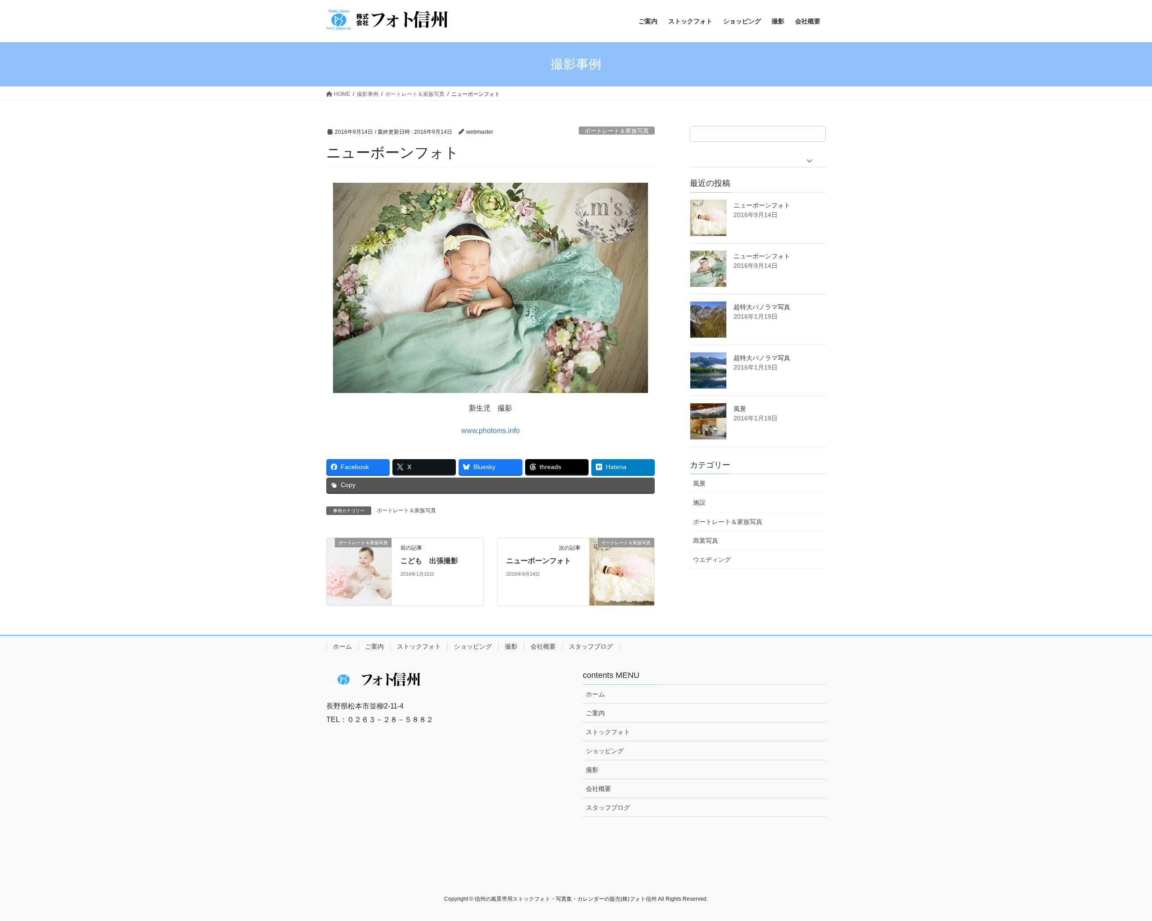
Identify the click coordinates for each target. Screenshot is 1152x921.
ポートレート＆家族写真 (617, 130)
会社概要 (543, 646)
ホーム (342, 646)
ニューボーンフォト (538, 560)
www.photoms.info (490, 430)
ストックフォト (419, 646)
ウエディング (712, 559)
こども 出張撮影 (429, 560)
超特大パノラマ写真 (762, 307)
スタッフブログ (591, 646)
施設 (699, 502)
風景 (740, 408)
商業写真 (705, 540)
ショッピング (473, 646)
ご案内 (374, 646)
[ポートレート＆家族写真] (359, 571)
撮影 (511, 646)
